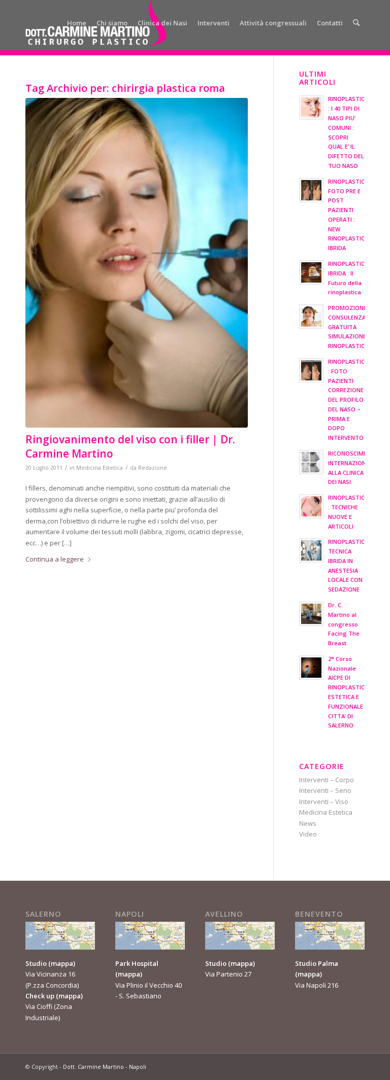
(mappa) (61, 963)
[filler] (136, 263)
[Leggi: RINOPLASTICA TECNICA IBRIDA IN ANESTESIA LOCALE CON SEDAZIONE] (311, 550)
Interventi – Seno (325, 790)
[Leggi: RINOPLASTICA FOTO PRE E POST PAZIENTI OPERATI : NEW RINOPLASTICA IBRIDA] (311, 190)
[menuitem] (76, 23)
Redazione (152, 467)
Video (308, 834)
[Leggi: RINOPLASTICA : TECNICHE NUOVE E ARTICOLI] (311, 506)
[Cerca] (356, 23)
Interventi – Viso (323, 801)
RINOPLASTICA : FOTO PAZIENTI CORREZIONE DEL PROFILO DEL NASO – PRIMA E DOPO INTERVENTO (348, 399)
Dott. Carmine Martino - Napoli (104, 1066)
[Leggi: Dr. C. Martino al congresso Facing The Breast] (311, 614)
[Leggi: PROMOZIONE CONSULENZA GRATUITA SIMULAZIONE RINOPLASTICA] (311, 316)
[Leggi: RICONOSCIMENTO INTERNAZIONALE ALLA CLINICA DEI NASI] (311, 462)
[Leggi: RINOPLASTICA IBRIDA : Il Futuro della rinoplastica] (311, 272)
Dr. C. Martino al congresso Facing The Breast (344, 624)
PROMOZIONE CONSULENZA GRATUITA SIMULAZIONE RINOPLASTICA (348, 327)
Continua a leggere (54, 559)
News (307, 823)
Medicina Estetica (99, 467)
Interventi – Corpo (326, 779)
